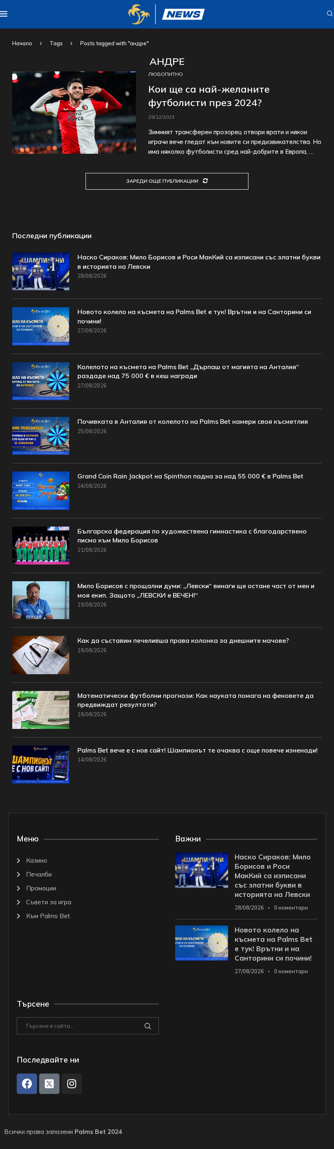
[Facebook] (27, 1084)
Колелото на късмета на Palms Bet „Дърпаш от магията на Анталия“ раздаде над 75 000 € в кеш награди (188, 371)
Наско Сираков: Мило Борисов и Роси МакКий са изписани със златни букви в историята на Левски (199, 261)
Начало (22, 43)
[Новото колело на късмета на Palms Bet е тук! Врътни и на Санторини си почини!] (40, 326)
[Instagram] (72, 1084)
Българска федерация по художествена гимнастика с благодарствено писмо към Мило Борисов (192, 535)
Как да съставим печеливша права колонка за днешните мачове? (183, 640)
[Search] (330, 14)
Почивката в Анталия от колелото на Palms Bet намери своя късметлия (192, 421)
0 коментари (291, 907)
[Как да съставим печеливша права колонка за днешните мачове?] (40, 655)
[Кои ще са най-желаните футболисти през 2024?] (74, 112)
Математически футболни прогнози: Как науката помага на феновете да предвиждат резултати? (195, 699)
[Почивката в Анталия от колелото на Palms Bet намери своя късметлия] (40, 436)
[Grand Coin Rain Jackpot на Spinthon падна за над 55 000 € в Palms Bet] (40, 490)
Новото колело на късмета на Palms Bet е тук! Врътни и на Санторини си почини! (194, 316)
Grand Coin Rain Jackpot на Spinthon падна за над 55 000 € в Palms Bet (190, 476)
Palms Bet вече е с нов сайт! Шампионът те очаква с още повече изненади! (197, 750)
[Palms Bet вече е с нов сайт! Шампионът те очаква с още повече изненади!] (40, 765)
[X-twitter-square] (49, 1084)
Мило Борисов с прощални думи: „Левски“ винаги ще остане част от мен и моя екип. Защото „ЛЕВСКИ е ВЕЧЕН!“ (195, 590)
